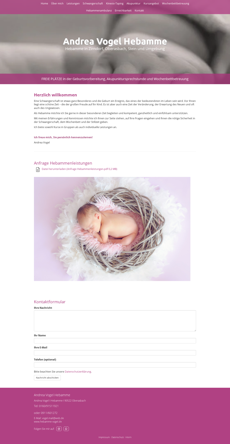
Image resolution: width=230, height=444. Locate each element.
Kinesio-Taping (114, 3)
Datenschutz (117, 437)
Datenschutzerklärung (78, 371)
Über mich (57, 3)
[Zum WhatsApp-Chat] (66, 429)
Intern (128, 437)
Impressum (104, 437)
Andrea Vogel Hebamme (115, 41)
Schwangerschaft (93, 3)
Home (44, 3)
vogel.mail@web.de (53, 418)
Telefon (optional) (45, 359)
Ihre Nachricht (43, 308)
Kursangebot (151, 3)
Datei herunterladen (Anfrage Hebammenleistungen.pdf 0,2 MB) (79, 169)
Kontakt (139, 10)
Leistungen (73, 3)
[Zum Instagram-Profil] (59, 429)
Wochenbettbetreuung (175, 3)
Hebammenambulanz (99, 10)
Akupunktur (134, 3)
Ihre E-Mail (40, 347)
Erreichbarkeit (123, 10)
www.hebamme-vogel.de (48, 421)
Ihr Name (40, 335)
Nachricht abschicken (47, 377)
